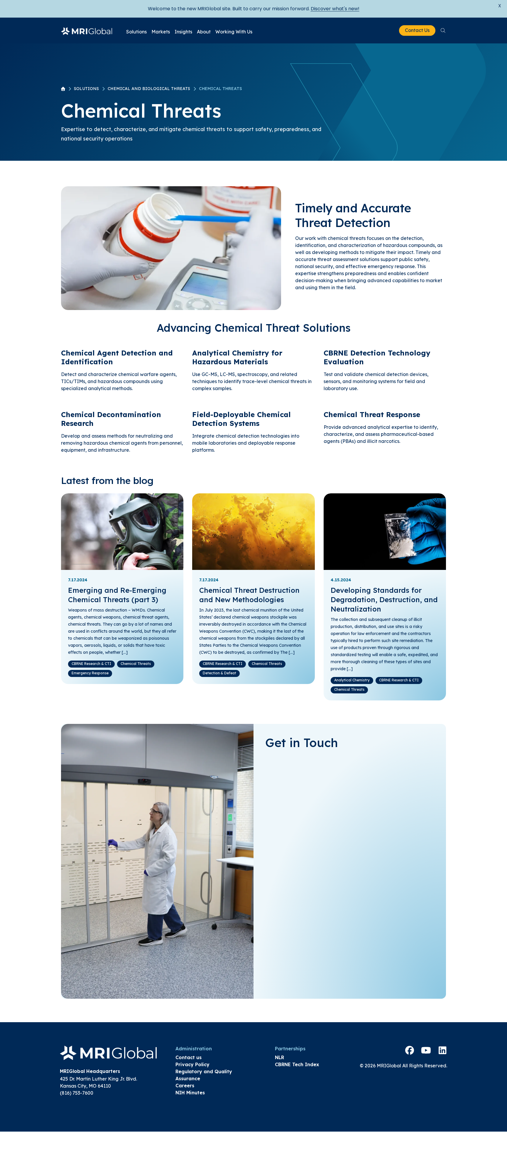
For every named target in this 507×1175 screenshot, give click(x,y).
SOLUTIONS (86, 88)
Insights (183, 32)
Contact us (188, 1057)
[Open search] (443, 30)
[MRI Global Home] (86, 30)
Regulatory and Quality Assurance (203, 1075)
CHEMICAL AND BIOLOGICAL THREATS (149, 88)
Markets (160, 32)
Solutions (136, 32)
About (204, 32)
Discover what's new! (335, 8)
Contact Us (417, 30)
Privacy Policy (192, 1064)
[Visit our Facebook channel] (409, 1050)
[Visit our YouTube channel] (426, 1050)
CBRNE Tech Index (297, 1064)
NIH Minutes (190, 1093)
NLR (279, 1057)
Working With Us (233, 32)
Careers (184, 1085)
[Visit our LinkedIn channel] (442, 1050)
